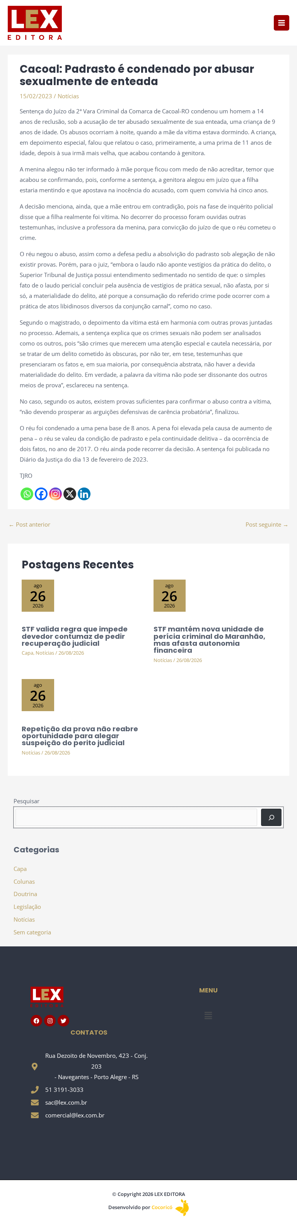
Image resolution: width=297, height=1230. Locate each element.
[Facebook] (41, 494)
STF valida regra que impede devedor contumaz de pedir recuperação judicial (75, 636)
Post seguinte (267, 524)
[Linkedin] (84, 494)
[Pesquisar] (271, 817)
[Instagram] (55, 494)
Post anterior (29, 524)
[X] (69, 494)
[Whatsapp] (26, 494)
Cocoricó (163, 1207)
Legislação (27, 906)
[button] (208, 1015)
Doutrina (25, 894)
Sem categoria (32, 932)
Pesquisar (26, 801)
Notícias (68, 96)
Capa (27, 652)
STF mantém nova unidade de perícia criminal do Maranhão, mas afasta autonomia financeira (209, 639)
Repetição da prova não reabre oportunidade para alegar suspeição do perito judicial (80, 736)
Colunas (24, 881)
